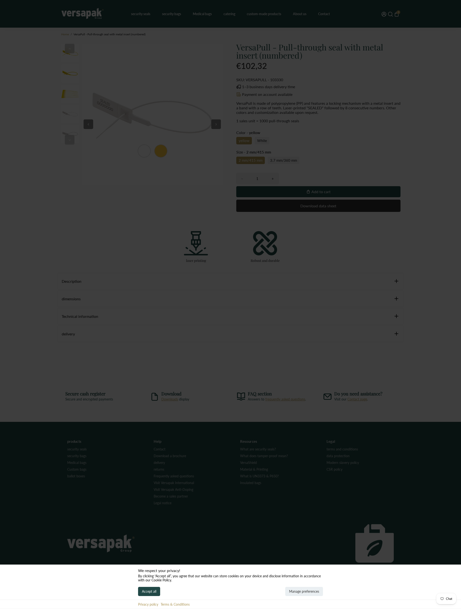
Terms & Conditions (175, 604)
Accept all (149, 591)
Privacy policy (148, 604)
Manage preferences (304, 591)
